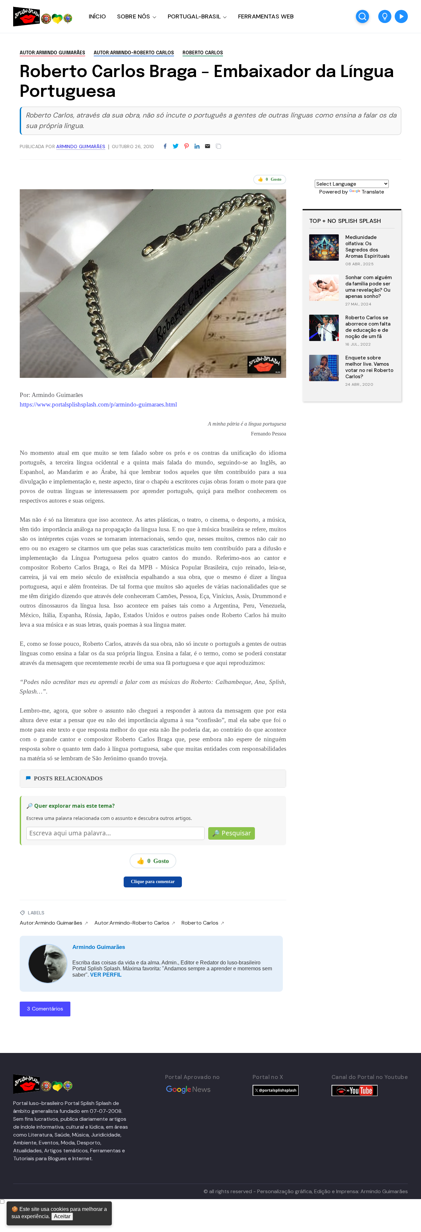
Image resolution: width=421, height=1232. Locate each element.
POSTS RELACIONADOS (68, 778)
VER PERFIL (106, 975)
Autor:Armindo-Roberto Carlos (134, 53)
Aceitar (62, 1216)
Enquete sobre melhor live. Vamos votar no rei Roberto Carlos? (369, 367)
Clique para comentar (153, 881)
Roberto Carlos (203, 53)
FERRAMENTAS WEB (266, 16)
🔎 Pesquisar (231, 833)
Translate (372, 191)
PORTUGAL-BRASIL (194, 16)
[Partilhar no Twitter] (176, 146)
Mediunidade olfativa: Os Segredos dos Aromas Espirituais (367, 246)
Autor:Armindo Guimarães (52, 53)
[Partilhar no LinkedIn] (197, 146)
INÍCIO (97, 16)
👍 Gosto (270, 179)
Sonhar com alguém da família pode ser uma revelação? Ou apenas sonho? (368, 286)
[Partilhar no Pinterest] (186, 146)
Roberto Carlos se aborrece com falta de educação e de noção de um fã (367, 326)
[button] (384, 16)
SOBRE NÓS (133, 16)
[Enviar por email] (207, 145)
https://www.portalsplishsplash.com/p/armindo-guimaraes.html (98, 404)
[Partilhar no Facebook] (165, 146)
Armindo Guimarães (98, 947)
